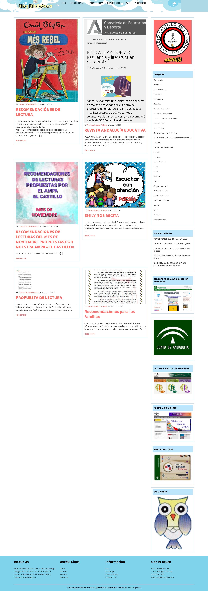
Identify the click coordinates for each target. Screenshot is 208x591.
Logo (156, 166)
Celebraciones (160, 89)
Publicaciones (140, 3)
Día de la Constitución (163, 113)
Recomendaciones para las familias (109, 314)
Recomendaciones (162, 200)
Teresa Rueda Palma (28, 104)
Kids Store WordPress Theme (111, 587)
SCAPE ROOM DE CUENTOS (165, 239)
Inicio (64, 3)
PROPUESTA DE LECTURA (39, 297)
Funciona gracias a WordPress (81, 587)
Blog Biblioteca (35, 6)
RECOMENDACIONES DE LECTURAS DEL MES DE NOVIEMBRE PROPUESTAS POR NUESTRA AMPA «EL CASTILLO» (45, 239)
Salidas (156, 205)
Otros (156, 181)
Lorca (156, 171)
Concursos (158, 99)
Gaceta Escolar (95, 3)
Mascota (157, 176)
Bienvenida (158, 80)
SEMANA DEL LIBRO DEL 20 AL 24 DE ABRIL (170, 248)
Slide (156, 210)
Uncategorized (160, 219)
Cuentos (157, 104)
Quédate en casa (161, 195)
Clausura (157, 94)
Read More (21, 140)
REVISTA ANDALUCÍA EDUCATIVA (115, 130)
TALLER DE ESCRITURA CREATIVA (166, 244)
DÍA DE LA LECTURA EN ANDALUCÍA (167, 256)
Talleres (157, 215)
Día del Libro (159, 128)
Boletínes (157, 85)
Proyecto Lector (160, 191)
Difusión (157, 142)
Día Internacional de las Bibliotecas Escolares (172, 138)
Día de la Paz (159, 123)
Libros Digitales (77, 3)
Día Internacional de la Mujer (166, 133)
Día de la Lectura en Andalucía (166, 118)
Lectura (157, 157)
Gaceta (157, 152)
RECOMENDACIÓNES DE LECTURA (38, 112)
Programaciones (161, 186)
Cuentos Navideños (162, 109)
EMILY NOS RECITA (101, 215)
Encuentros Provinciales (118, 3)
